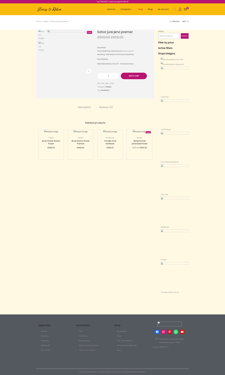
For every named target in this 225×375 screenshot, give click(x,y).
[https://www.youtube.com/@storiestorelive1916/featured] (182, 332)
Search (161, 31)
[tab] (84, 107)
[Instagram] (163, 332)
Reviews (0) (106, 107)
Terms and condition (87, 350)
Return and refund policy (89, 345)
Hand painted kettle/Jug (126, 345)
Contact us (83, 336)
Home (38, 21)
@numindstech (139, 372)
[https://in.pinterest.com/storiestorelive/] (169, 332)
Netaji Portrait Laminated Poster (140, 142)
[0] (185, 9)
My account (45, 350)
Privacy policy (84, 341)
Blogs (119, 336)
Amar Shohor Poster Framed (80, 142)
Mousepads (122, 331)
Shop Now (45, 336)
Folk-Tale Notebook (124, 341)
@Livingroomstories (114, 372)
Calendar (45, 341)
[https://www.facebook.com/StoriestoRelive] (157, 332)
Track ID (44, 331)
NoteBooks (110, 138)
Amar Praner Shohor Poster (51, 142)
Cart (81, 331)
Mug (119, 350)
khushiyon (105, 90)
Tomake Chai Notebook (110, 142)
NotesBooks (45, 345)
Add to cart (134, 76)
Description (84, 107)
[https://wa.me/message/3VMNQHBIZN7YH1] (176, 332)
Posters (46, 21)
